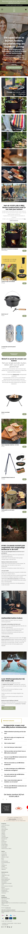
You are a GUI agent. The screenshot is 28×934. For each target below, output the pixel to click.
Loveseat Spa (18, 703)
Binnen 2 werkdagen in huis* (15, 817)
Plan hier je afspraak (5, 911)
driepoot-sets (16, 374)
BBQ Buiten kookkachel (13, 578)
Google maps (8, 907)
